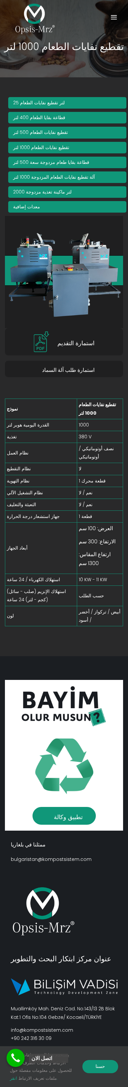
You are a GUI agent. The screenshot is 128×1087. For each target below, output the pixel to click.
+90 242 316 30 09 (31, 1038)
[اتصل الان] (16, 1058)
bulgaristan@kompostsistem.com (51, 859)
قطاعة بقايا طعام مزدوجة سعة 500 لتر (51, 162)
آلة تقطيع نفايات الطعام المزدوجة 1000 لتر (54, 177)
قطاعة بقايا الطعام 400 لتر (39, 117)
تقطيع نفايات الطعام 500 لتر (40, 132)
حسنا (100, 1066)
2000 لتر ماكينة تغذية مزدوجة (42, 192)
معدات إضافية (26, 206)
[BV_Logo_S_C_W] (38, 19)
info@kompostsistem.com (42, 1030)
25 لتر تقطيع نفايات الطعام (39, 102)
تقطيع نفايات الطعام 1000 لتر (41, 147)
